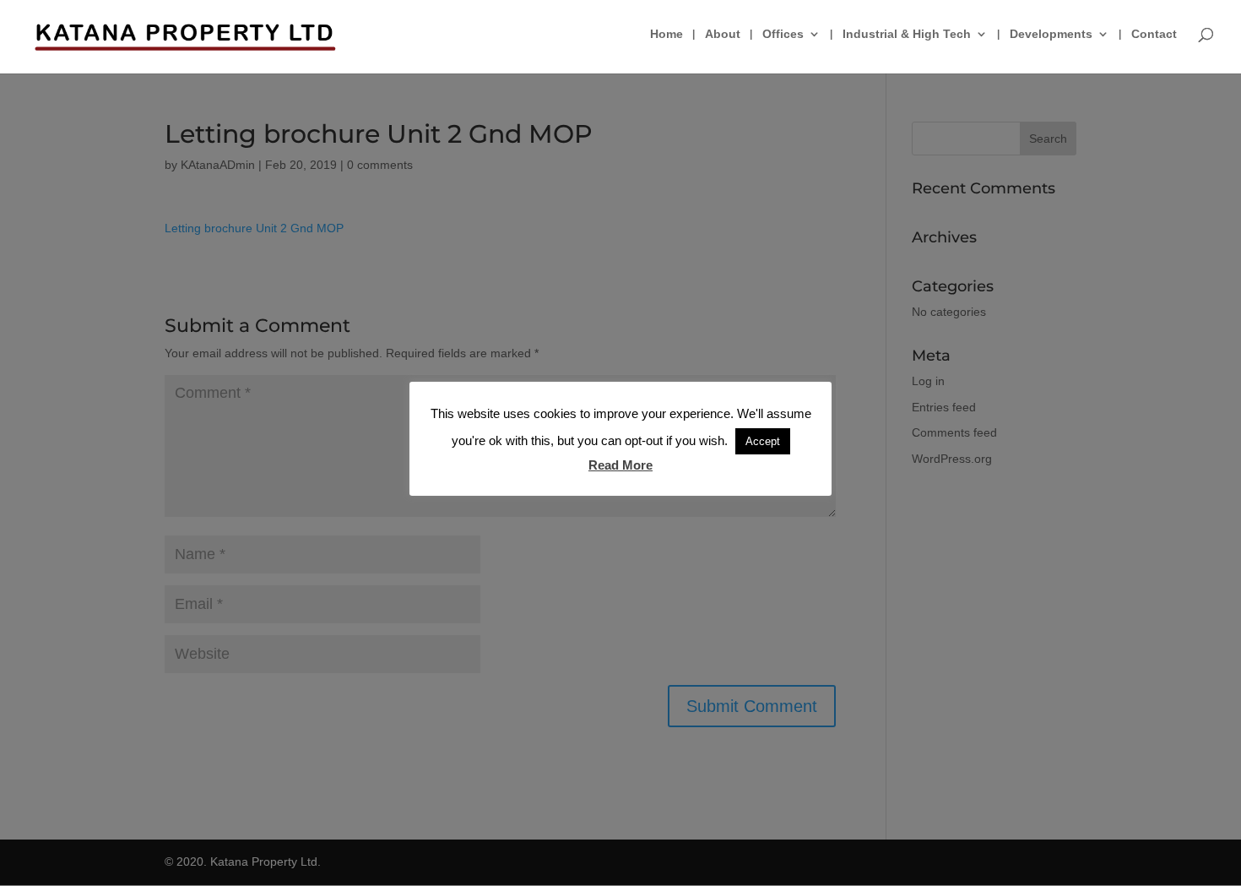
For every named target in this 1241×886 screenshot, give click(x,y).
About (722, 34)
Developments (1051, 34)
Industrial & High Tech (907, 34)
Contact (1154, 34)
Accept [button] (762, 441)
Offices (783, 34)
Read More (620, 465)
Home (666, 34)
